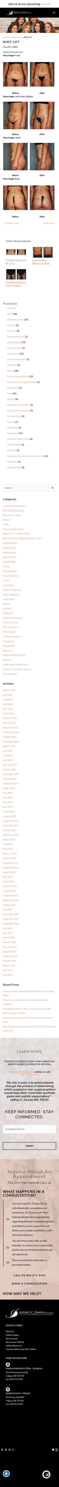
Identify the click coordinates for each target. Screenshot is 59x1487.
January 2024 (9, 816)
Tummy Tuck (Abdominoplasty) (17, 669)
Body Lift (11, 330)
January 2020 (9, 942)
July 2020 (7, 928)
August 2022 (9, 872)
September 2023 (11, 835)
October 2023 (9, 830)
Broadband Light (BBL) (18, 404)
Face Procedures (10, 576)
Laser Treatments (11, 594)
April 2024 (8, 807)
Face (9, 393)
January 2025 (9, 769)
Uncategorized (10, 674)
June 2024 (8, 797)
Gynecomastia (14, 348)
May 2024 (8, 802)
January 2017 (9, 951)
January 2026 (9, 723)
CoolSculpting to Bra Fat (16, 261)
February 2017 (10, 947)
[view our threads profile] (9, 1450)
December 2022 (10, 863)
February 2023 (10, 853)
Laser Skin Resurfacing (18, 439)
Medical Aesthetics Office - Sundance (24, 1368)
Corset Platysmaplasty (18, 410)
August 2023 (9, 839)
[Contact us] (53, 1450)
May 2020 (8, 933)
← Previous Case (11, 223)
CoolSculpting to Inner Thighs (16, 284)
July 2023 (7, 844)
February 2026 (10, 718)
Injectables (12, 433)
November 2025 (10, 732)
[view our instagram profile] (2, 1450)
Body (9, 313)
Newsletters (9, 646)
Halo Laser (12, 427)
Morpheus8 (8, 641)
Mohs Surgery (9, 632)
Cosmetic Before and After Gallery (21, 1349)
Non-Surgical (11, 1338)
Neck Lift (11, 450)
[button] (29, 1275)
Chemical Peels (10, 543)
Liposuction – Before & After (41, 261)
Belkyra (11, 399)
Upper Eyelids (14, 467)
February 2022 (10, 886)
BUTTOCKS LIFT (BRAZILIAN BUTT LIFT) (23, 538)
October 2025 (9, 737)
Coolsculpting (14, 342)
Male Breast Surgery (12, 618)
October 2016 (9, 961)
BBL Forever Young (12, 515)
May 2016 (8, 975)
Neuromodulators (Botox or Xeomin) (25, 456)
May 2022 (8, 877)
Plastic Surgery (12, 1335)
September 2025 (11, 741)
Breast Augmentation (17, 376)
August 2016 (9, 965)
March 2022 (9, 881)
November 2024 (10, 774)
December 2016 (10, 956)
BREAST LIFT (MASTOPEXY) (16, 534)
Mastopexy (12, 387)
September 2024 (11, 783)
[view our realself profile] (13, 1450)
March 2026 (9, 713)
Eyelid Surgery (10, 571)
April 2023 (8, 849)
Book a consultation (21, 1071)
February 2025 (10, 765)
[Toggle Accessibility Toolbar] (6, 1473)
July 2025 (7, 751)
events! (46, 4)
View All (11, 308)
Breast (10, 370)
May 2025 (8, 760)
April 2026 (8, 709)
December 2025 (10, 727)
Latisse (6, 604)
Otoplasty (12, 461)
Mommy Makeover (16, 359)
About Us (10, 1331)
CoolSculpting (9, 548)
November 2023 (10, 825)
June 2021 (8, 909)
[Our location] (56, 1450)
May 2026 (8, 704)
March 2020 (9, 937)
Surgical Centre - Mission (18, 1393)
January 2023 (9, 858)
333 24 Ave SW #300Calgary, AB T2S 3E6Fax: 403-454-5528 (15, 1400)
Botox (6, 524)
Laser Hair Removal (12, 590)
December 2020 (10, 914)
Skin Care (7, 660)
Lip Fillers (7, 608)
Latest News (9, 599)
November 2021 (10, 900)
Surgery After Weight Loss (15, 664)
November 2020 (10, 919)
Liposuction (13, 353)
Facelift (10, 421)
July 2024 (7, 793)
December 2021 (10, 895)
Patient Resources (14, 1345)
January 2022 (9, 891)
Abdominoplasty (15, 319)
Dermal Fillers (14, 416)
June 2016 (8, 970)
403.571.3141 (29, 1074)
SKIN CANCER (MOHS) (14, 655)
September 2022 (11, 867)
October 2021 (9, 905)
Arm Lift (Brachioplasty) (14, 506)
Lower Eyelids (14, 444)
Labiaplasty (8, 585)
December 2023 (10, 821)
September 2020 (11, 923)
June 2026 (8, 699)
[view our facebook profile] (5, 1450)
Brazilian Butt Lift (15, 336)
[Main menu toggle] (54, 12)
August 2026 (9, 690)
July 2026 (7, 695)
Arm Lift (11, 325)
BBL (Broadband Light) (13, 510)
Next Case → (50, 223)
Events (6, 566)
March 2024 (9, 811)
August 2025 (9, 746)
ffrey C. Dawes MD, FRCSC (31, 1100)
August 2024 (9, 788)
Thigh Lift (11, 365)
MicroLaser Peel (10, 622)
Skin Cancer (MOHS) (15, 1342)
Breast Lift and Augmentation (21, 382)
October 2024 (9, 779)
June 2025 (8, 755)
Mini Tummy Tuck (11, 627)
